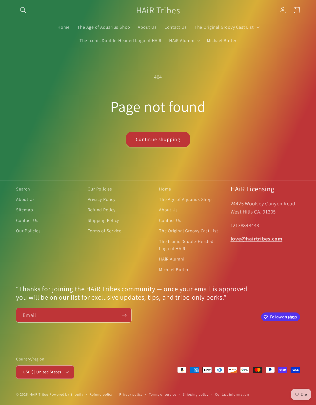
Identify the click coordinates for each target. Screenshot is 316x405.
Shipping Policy (103, 220)
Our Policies (28, 231)
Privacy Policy (102, 199)
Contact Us (27, 220)
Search (23, 189)
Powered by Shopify (66, 394)
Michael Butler (174, 269)
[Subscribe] (124, 315)
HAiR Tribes (39, 394)
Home (165, 189)
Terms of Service (104, 231)
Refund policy (101, 394)
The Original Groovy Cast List (188, 231)
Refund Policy (102, 210)
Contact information (232, 394)
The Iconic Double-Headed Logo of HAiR (186, 244)
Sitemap (24, 210)
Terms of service (162, 394)
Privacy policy (131, 394)
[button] (23, 10)
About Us (25, 199)
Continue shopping (158, 139)
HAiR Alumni (171, 259)
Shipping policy (196, 394)
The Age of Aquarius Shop (185, 199)
